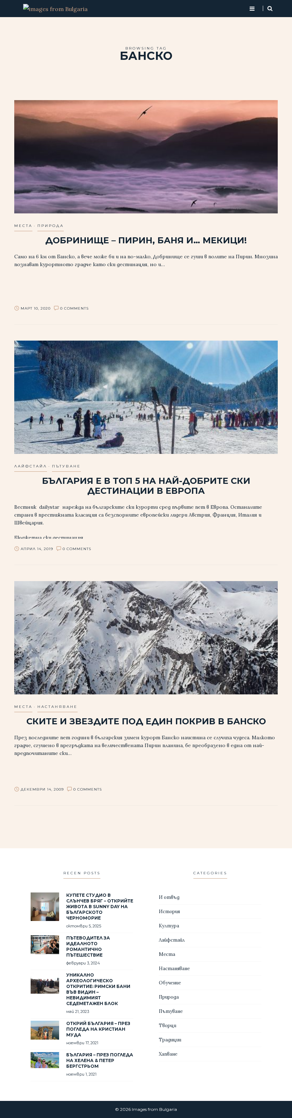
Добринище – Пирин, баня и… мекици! (146, 240)
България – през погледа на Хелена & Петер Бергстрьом (99, 1060)
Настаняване (57, 706)
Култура (169, 926)
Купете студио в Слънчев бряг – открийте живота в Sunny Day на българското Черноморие (99, 906)
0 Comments (74, 308)
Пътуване (66, 466)
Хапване (168, 1054)
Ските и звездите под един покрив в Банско (146, 721)
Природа (50, 225)
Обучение (170, 983)
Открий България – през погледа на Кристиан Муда (98, 1029)
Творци (167, 1026)
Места (23, 225)
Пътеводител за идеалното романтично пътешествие (88, 946)
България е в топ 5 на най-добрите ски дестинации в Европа (146, 486)
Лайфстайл (30, 466)
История (169, 912)
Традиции (170, 1040)
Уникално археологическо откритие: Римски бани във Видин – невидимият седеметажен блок (98, 989)
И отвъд (169, 897)
